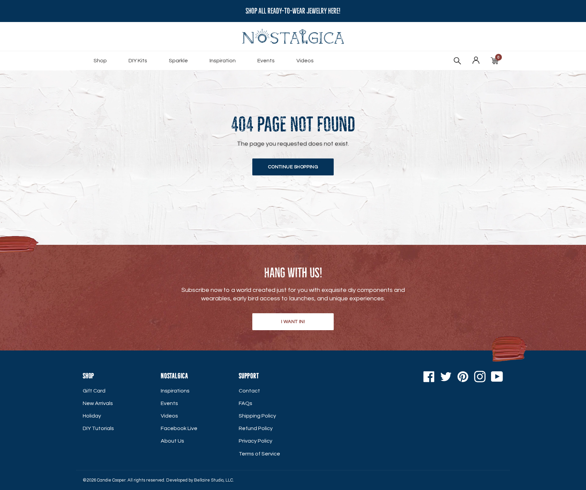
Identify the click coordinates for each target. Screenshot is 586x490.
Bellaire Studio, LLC (213, 480)
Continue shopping (293, 167)
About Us (172, 441)
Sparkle (178, 60)
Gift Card (94, 390)
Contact (249, 390)
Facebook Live (179, 428)
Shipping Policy (257, 416)
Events (266, 60)
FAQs (245, 403)
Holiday (92, 416)
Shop (100, 60)
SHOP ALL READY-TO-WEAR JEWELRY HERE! (293, 11)
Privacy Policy (255, 441)
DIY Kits (138, 60)
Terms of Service (259, 453)
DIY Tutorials (98, 428)
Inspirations (175, 390)
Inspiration (223, 60)
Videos (305, 60)
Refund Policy (256, 428)
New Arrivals (98, 403)
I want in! (293, 321)
